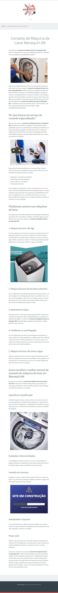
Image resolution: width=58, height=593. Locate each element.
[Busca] (29, 18)
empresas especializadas (34, 132)
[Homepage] (29, 9)
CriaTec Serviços (20, 584)
